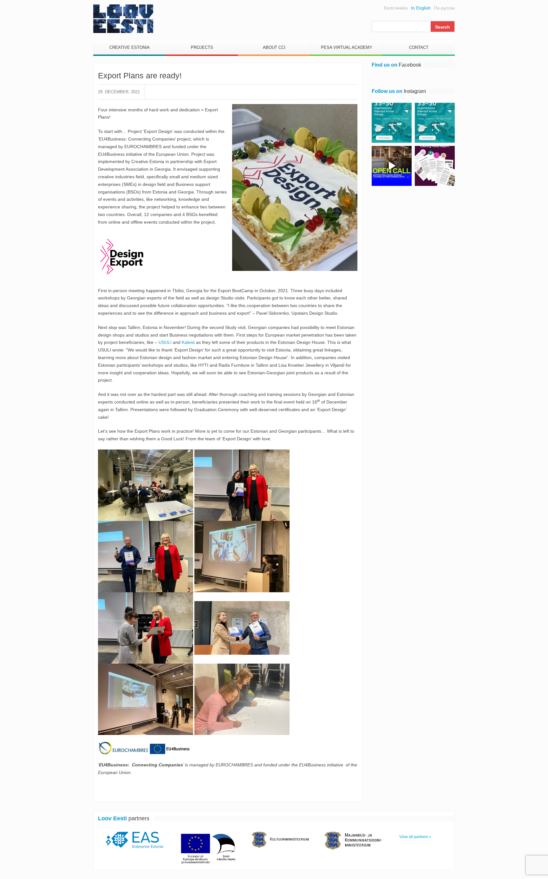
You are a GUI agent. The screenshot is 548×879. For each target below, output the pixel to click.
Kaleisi (188, 342)
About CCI (274, 47)
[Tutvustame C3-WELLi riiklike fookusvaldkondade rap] (435, 166)
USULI (165, 342)
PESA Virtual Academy (346, 47)
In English (421, 7)
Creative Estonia (129, 47)
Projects (202, 47)
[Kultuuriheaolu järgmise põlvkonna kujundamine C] (392, 123)
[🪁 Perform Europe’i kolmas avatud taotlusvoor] (392, 166)
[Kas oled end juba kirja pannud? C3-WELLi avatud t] (435, 123)
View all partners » (415, 837)
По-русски (444, 7)
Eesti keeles (396, 7)
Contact (418, 47)
